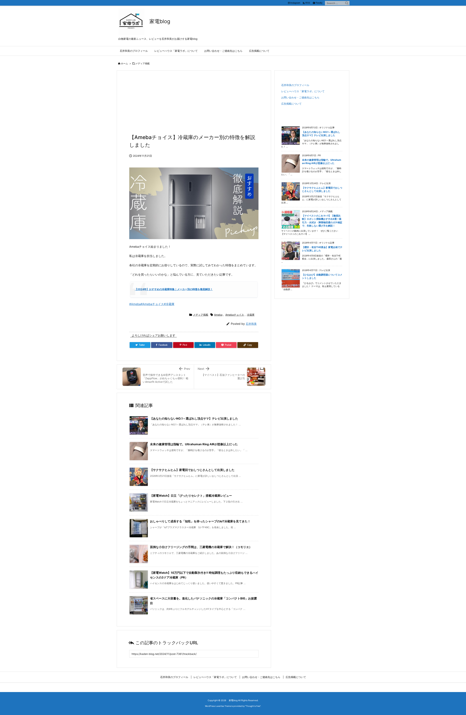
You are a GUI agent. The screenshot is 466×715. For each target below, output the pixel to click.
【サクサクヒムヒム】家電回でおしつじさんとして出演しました (192, 470)
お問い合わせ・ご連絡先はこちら (300, 97)
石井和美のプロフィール (295, 85)
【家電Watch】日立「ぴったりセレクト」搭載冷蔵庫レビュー (191, 495)
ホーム (124, 63)
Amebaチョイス (234, 314)
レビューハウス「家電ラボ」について (303, 91)
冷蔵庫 (250, 314)
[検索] (347, 3)
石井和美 (251, 324)
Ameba (218, 314)
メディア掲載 (142, 63)
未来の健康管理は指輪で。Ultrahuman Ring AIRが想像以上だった (194, 444)
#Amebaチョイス (152, 304)
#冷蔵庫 (169, 304)
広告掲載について (291, 103)
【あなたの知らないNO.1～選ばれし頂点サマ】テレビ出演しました (194, 418)
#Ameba (135, 304)
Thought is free (253, 706)
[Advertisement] (193, 104)
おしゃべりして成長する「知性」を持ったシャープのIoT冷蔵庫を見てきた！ (200, 521)
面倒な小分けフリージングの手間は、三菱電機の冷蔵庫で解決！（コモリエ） (201, 547)
